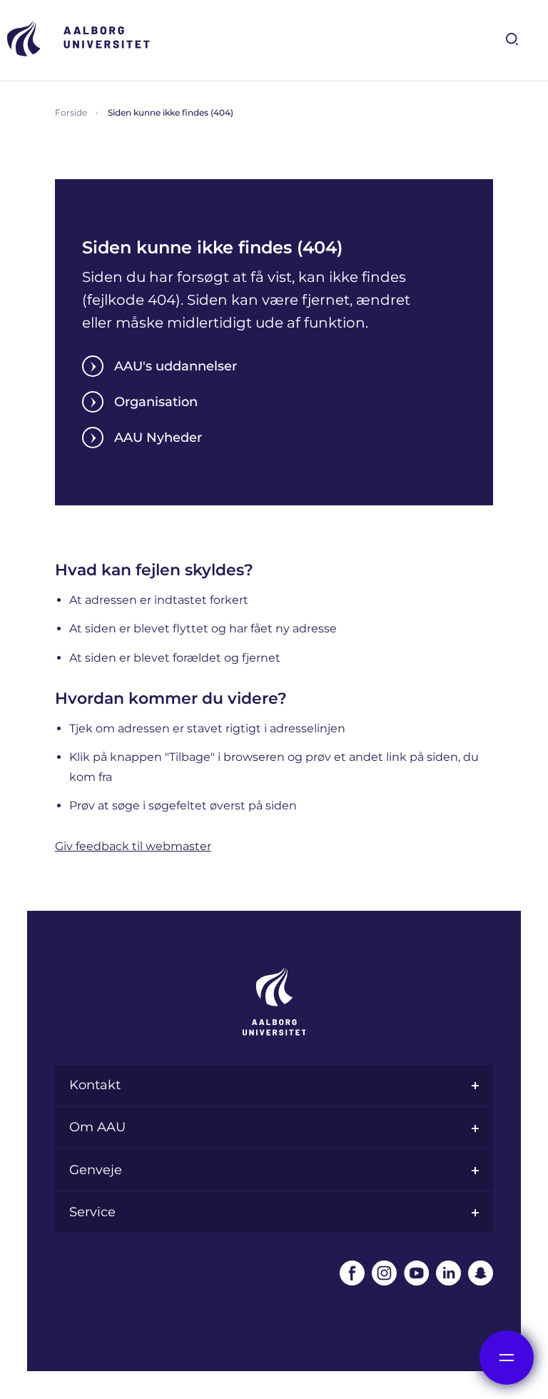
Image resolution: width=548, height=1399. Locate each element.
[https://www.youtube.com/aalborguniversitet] (416, 1273)
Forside (71, 112)
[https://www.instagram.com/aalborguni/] (384, 1273)
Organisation (156, 402)
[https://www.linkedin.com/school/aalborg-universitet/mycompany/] (448, 1273)
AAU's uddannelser (175, 366)
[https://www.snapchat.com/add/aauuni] (480, 1273)
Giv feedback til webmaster (133, 846)
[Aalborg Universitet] (78, 38)
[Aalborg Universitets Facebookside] (352, 1273)
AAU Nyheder (158, 437)
